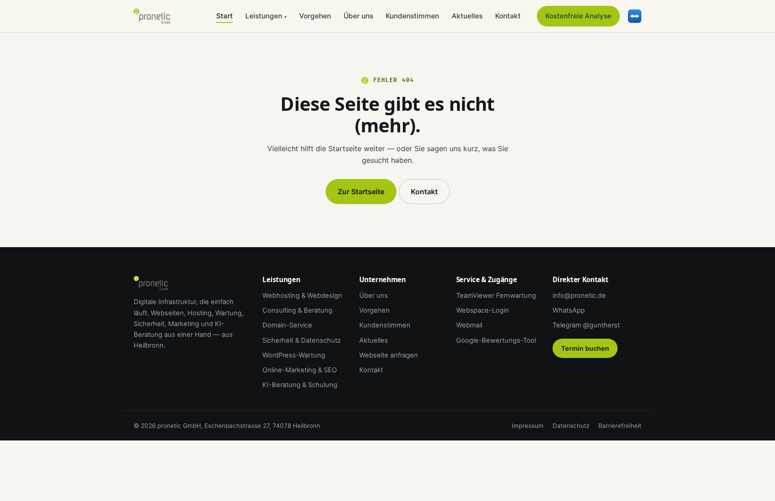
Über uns (358, 16)
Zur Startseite (361, 191)
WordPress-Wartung (293, 355)
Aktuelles (467, 16)
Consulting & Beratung (297, 310)
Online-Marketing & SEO (299, 370)
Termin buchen (585, 348)
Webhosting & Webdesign (302, 296)
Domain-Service (287, 325)
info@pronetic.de (579, 296)
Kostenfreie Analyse (578, 16)
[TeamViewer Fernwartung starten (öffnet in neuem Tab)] (634, 16)
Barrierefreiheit (619, 425)
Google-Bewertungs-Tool (496, 340)
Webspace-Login (482, 310)
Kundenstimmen (412, 16)
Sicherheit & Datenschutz (301, 340)
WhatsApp (569, 310)
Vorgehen (315, 16)
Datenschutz (571, 425)
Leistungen (266, 16)
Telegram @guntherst (586, 325)
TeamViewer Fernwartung (496, 296)
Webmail (469, 325)
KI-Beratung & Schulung (299, 385)
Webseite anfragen (388, 355)
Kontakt (508, 16)
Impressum (528, 425)
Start (224, 16)
